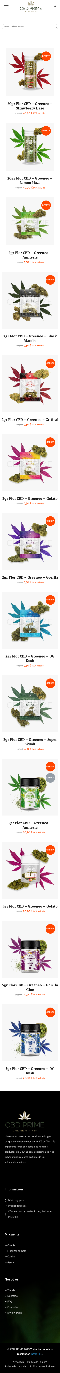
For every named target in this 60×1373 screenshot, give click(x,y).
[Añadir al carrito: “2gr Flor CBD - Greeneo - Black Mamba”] (9, 317)
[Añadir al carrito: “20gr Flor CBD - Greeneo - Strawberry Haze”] (13, 85)
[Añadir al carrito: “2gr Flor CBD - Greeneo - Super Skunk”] (9, 721)
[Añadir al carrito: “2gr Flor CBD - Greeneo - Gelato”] (9, 480)
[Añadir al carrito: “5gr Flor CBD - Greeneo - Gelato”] (9, 887)
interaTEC (36, 1354)
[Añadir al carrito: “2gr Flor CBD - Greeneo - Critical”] (9, 401)
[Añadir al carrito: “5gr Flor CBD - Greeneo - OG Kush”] (9, 1050)
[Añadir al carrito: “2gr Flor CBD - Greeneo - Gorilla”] (9, 559)
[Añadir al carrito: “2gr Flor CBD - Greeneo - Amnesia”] (13, 234)
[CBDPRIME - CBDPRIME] (31, 6)
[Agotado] (9, 806)
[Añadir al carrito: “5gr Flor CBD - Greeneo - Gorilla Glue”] (9, 966)
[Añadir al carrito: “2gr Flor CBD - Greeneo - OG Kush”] (9, 637)
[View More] (13, 93)
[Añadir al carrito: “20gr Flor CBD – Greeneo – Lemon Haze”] (13, 159)
